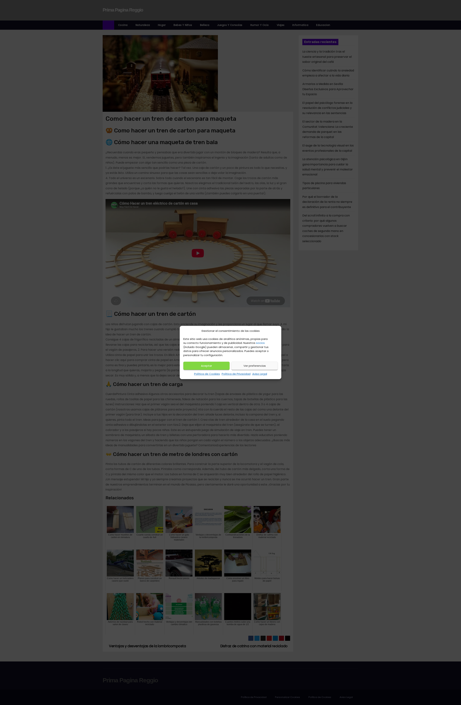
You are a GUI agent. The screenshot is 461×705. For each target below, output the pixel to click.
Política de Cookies (207, 374)
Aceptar (206, 366)
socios (260, 343)
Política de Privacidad (236, 374)
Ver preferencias (254, 366)
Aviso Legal (259, 374)
